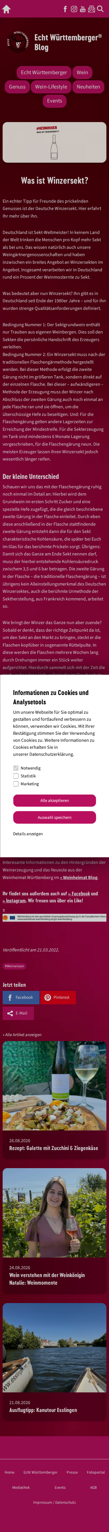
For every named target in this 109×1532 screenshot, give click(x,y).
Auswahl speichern (55, 817)
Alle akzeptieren (54, 801)
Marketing (30, 784)
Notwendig (31, 768)
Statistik (28, 776)
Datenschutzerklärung (51, 754)
